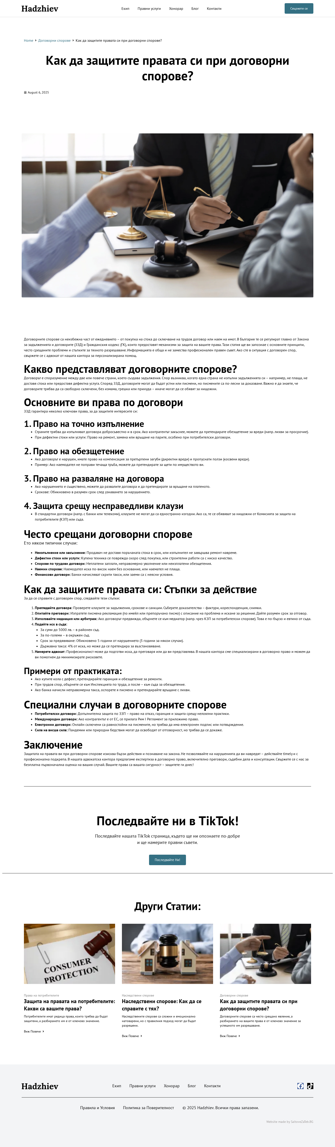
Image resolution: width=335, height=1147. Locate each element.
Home (28, 40)
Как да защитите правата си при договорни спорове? (167, 68)
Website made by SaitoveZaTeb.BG (289, 1122)
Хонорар (176, 8)
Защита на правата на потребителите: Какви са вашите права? (69, 1005)
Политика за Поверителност (148, 1107)
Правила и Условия (97, 1107)
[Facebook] (300, 1086)
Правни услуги (149, 8)
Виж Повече (32, 1031)
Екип (125, 8)
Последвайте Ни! (167, 860)
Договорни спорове (54, 40)
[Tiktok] (310, 1086)
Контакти (214, 8)
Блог (195, 8)
